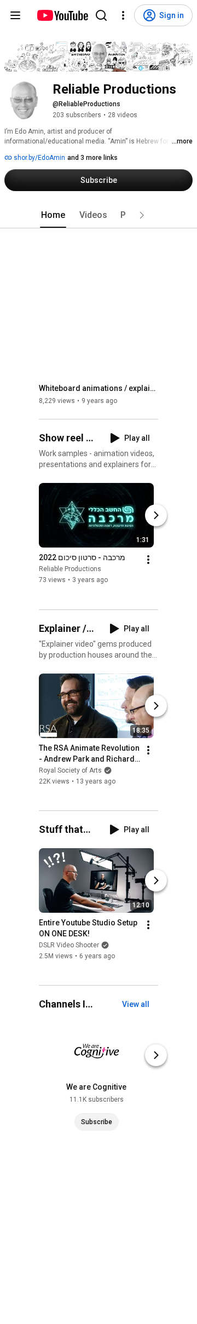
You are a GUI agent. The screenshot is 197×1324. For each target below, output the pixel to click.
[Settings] (123, 15)
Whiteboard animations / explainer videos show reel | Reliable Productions (99, 388)
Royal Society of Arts (70, 770)
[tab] (53, 215)
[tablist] (98, 215)
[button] (142, 215)
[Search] (101, 15)
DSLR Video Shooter (69, 945)
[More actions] (148, 560)
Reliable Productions (70, 569)
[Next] (156, 516)
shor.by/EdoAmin (38, 158)
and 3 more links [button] (92, 158)
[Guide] (15, 15)
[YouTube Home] (62, 15)
